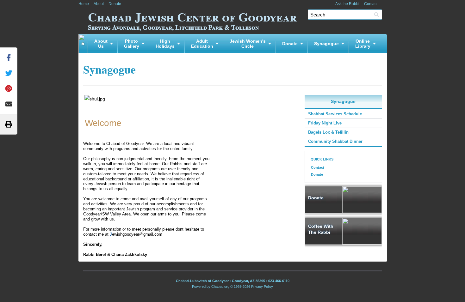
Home (83, 4)
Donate (114, 4)
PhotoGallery (131, 44)
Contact (370, 4)
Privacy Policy (262, 286)
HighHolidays (165, 44)
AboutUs (101, 44)
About (99, 4)
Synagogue (326, 43)
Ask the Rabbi (347, 4)
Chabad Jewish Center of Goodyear (192, 19)
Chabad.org (220, 286)
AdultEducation (202, 44)
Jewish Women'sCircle (248, 44)
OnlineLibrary (362, 44)
